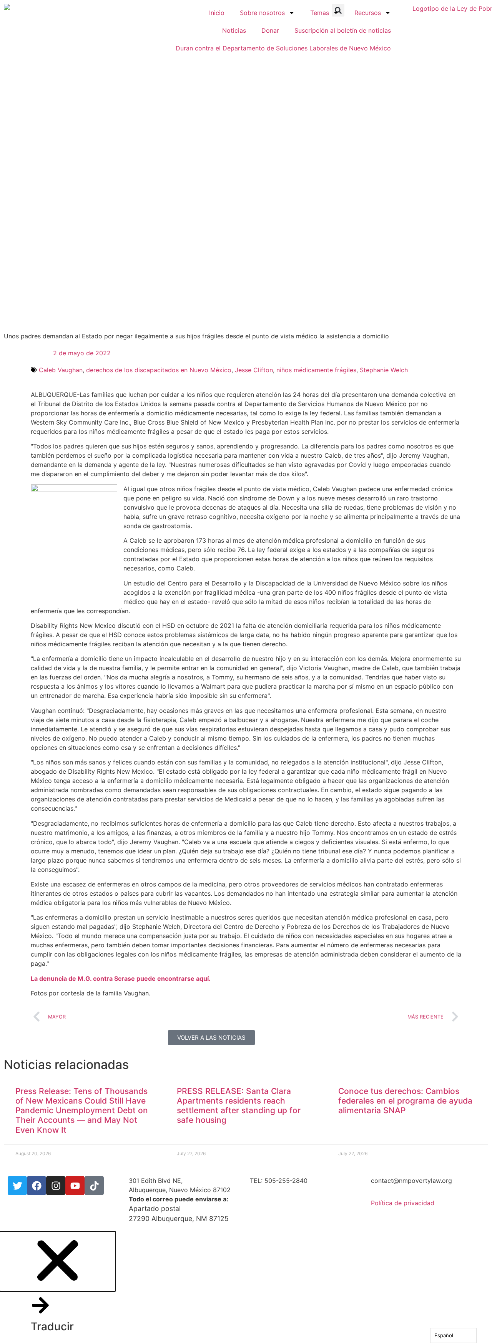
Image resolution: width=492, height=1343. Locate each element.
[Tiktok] (94, 1185)
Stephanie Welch (384, 370)
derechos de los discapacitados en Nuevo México (158, 370)
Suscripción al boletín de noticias (342, 30)
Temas (319, 13)
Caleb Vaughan (61, 370)
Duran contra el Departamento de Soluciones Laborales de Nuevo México (283, 48)
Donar (270, 30)
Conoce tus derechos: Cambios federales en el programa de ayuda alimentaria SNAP (405, 1100)
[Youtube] (75, 1185)
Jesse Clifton (254, 370)
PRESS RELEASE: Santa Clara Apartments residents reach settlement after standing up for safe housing (239, 1105)
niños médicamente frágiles (316, 370)
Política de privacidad (402, 1203)
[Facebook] (36, 1185)
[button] (57, 1287)
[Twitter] (17, 1185)
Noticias (234, 30)
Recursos (367, 13)
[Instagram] (55, 1185)
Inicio (216, 13)
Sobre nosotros (262, 13)
